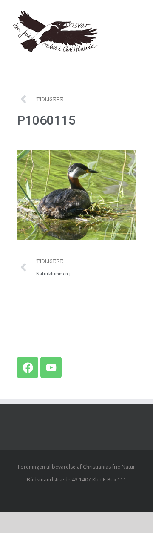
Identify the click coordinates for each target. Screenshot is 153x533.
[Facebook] (27, 367)
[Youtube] (51, 367)
